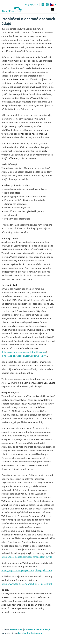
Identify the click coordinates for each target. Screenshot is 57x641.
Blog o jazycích (31, 4)
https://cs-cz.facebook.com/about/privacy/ (24, 355)
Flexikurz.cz (16, 629)
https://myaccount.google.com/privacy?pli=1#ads (26, 570)
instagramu (37, 632)
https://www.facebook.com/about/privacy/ (24, 351)
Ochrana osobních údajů (37, 629)
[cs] (53, 4)
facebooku (24, 632)
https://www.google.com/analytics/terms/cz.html (26, 583)
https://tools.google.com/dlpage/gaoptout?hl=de (26, 556)
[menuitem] (53, 4)
